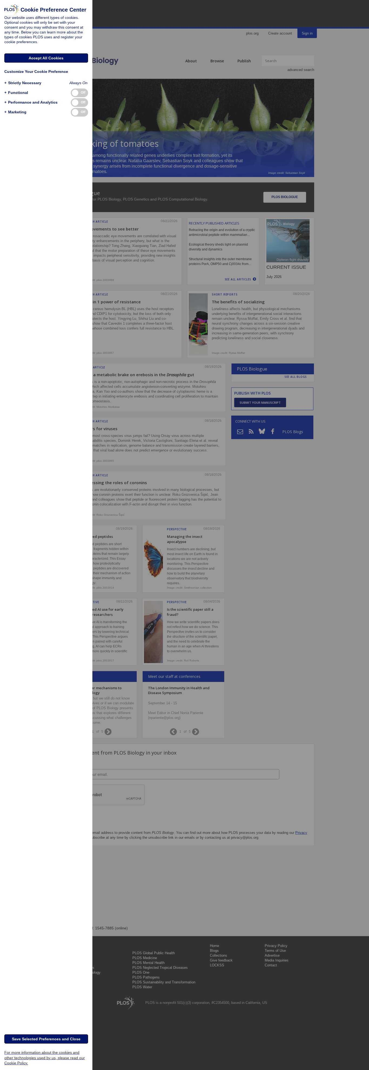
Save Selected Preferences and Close (46, 1039)
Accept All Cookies (46, 58)
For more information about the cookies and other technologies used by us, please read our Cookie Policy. (44, 1057)
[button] (22, 83)
